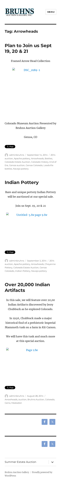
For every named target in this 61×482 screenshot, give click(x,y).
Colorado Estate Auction (17, 162)
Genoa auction (17, 165)
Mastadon (16, 403)
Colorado (49, 399)
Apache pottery (22, 158)
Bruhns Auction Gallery (17, 472)
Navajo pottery (21, 168)
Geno (7, 403)
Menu (50, 12)
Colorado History (39, 162)
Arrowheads (37, 158)
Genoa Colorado (34, 165)
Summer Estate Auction (20, 461)
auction (22, 399)
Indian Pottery (22, 182)
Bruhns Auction (35, 399)
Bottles (48, 158)
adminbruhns (16, 155)
